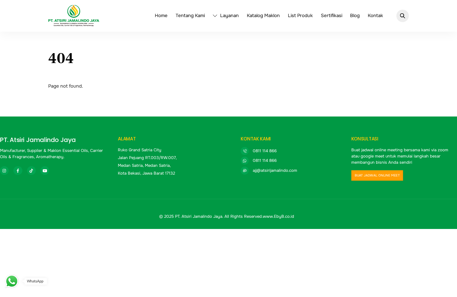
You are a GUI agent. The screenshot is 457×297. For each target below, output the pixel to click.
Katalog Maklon (263, 15)
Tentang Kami (190, 15)
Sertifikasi (331, 15)
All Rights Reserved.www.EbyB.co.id (259, 216)
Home (161, 15)
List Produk (300, 15)
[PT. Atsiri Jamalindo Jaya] (73, 23)
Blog (355, 15)
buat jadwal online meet (376, 175)
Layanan (229, 15)
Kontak (375, 15)
